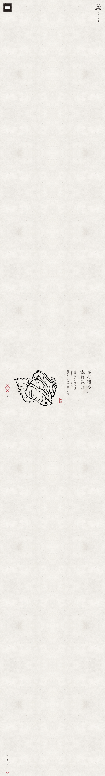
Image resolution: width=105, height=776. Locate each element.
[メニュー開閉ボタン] (7, 7)
